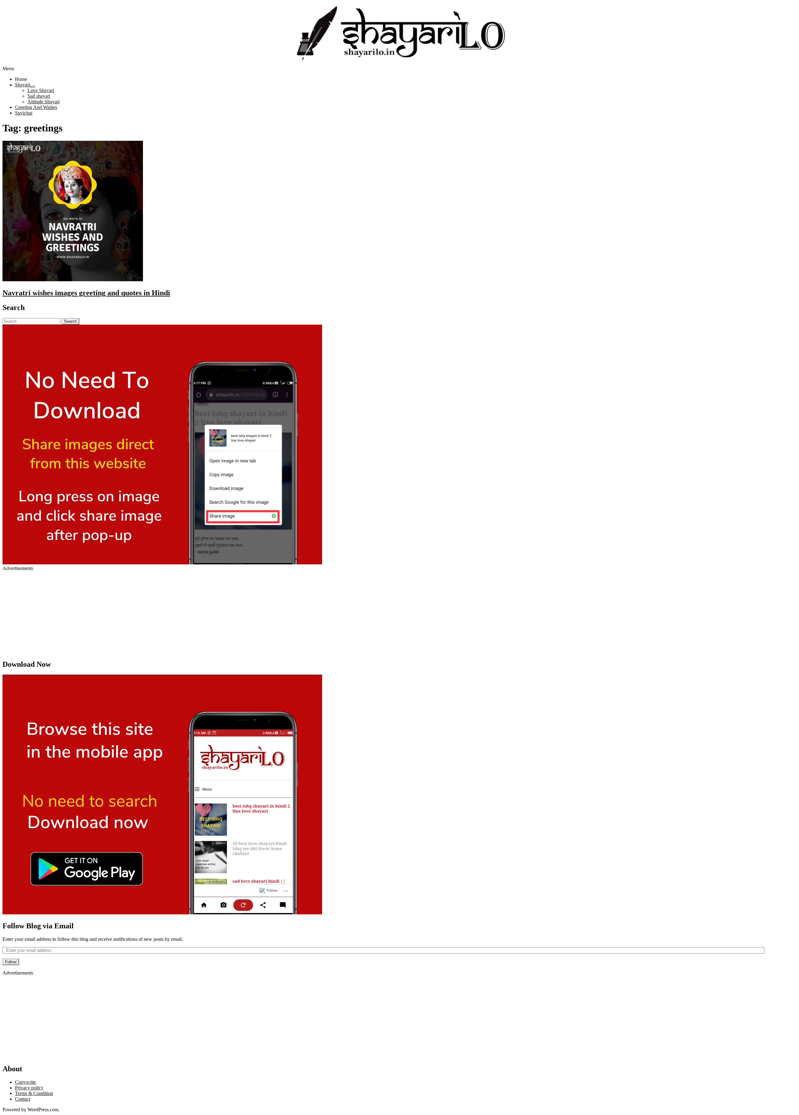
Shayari (22, 84)
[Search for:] (31, 321)
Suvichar (23, 112)
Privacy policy (29, 1087)
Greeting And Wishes (36, 107)
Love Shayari (40, 90)
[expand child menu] (32, 86)
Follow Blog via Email (38, 926)
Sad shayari (38, 96)
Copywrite (25, 1082)
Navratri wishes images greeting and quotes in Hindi (86, 293)
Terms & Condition (34, 1093)
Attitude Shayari (43, 101)
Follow (11, 962)
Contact (22, 1099)
